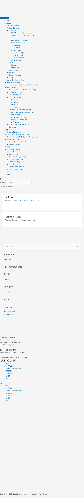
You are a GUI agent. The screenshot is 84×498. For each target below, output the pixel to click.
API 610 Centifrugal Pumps (20, 40)
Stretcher (14, 105)
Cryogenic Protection (16, 92)
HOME (6, 363)
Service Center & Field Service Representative (23, 137)
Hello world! (8, 259)
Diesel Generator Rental (17, 142)
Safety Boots (15, 122)
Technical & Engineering (17, 157)
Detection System (15, 95)
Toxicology (13, 127)
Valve (11, 63)
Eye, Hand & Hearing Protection (22, 112)
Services (7, 129)
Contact (7, 174)
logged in (18, 220)
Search (2, 182)
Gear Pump (17, 48)
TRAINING (8, 373)
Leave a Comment (11, 200)
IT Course (12, 164)
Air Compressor (14, 144)
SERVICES (8, 371)
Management (13, 154)
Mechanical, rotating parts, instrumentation (24, 85)
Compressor (13, 30)
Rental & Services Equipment (19, 124)
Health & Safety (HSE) (17, 162)
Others (11, 77)
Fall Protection (16, 115)
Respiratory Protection (19, 119)
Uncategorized (9, 292)
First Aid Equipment (16, 97)
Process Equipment (13, 28)
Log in (6, 304)
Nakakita (14, 65)
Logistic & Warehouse (16, 167)
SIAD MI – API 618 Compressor (22, 33)
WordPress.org (9, 314)
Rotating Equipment (14, 132)
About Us (7, 23)
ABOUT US (8, 366)
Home (6, 20)
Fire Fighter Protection (19, 117)
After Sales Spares (13, 82)
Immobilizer (15, 102)
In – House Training (13, 149)
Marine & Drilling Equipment (16, 80)
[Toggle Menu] (4, 18)
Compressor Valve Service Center (19, 134)
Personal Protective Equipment (20, 110)
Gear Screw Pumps (18, 43)
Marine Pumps (16, 50)
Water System (14, 70)
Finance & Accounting (16, 159)
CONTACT (8, 378)
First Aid (14, 100)
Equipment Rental (13, 139)
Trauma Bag (15, 107)
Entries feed (8, 308)
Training (7, 147)
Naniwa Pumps (18, 53)
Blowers (12, 72)
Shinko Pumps (18, 55)
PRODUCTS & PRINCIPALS (13, 368)
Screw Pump (17, 45)
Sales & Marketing (15, 169)
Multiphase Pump (17, 60)
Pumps (11, 38)
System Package (15, 75)
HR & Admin (13, 152)
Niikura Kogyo (16, 67)
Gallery (6, 171)
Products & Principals (11, 25)
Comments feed (9, 311)
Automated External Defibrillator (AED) (22, 90)
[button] (42, 179)
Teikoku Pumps (18, 58)
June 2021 (7, 279)
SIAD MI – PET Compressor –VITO (23, 35)
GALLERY (7, 376)
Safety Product (12, 87)
